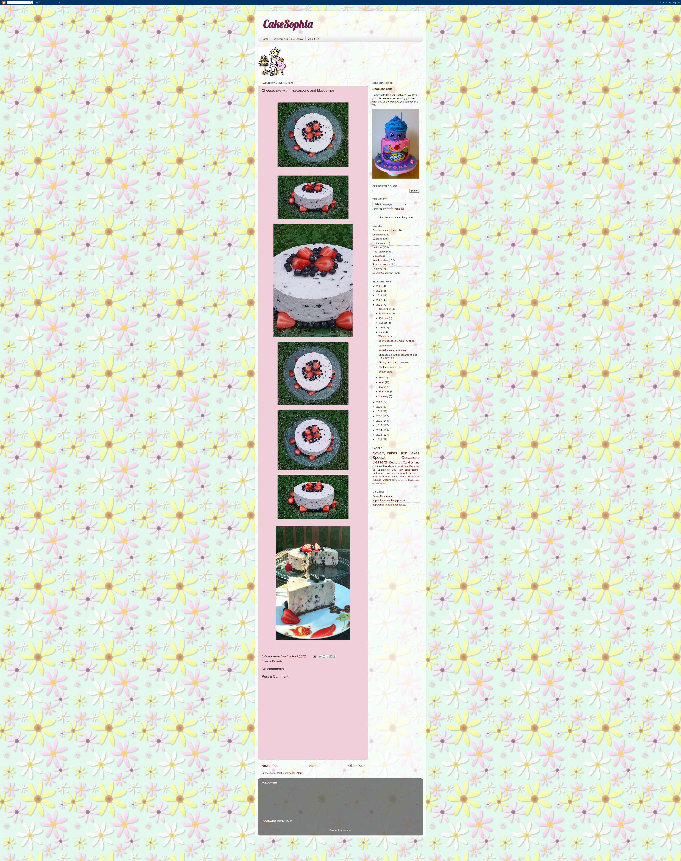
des (374, 483)
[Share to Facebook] (331, 656)
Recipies (377, 268)
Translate (399, 208)
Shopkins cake (382, 88)
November (385, 313)
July (381, 327)
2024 (379, 291)
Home (264, 38)
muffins (404, 480)
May (382, 377)
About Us (313, 38)
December (385, 309)
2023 (379, 295)
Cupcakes (378, 234)
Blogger (347, 830)
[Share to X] (327, 656)
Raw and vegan (381, 264)
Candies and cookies (384, 230)
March (383, 387)
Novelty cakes (380, 260)
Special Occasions (382, 273)
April (382, 382)
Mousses (377, 256)
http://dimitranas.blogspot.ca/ (388, 500)
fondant (415, 476)
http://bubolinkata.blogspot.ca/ (389, 504)
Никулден (377, 480)
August (383, 322)
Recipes (414, 466)
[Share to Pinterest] (334, 656)
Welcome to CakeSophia (288, 38)
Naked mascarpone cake (392, 350)
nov (377, 483)
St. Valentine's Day (384, 469)
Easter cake (378, 476)
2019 (379, 406)
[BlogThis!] (324, 656)
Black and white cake (390, 367)
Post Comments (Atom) (290, 773)
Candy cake (385, 345)
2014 (379, 430)
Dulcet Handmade (382, 496)
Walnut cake (385, 336)
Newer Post (270, 766)
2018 (379, 411)
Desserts (277, 661)
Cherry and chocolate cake (393, 362)
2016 (379, 421)
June (382, 332)
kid (399, 480)
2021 (379, 305)
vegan (382, 483)
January (384, 396)
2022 (379, 300)
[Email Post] (314, 656)
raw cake (404, 469)
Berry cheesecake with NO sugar (396, 341)
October (384, 318)
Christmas (401, 466)
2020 (379, 402)
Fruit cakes (378, 243)
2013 (379, 435)
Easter (415, 469)
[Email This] (320, 656)
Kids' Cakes (379, 251)
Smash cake (385, 371)
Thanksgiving (413, 480)
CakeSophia (288, 23)
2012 (379, 439)
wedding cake (390, 480)
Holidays (377, 247)
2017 (379, 416)
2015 (379, 425)
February (384, 391)
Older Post (356, 766)
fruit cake (398, 476)
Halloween (378, 473)
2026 (379, 286)
